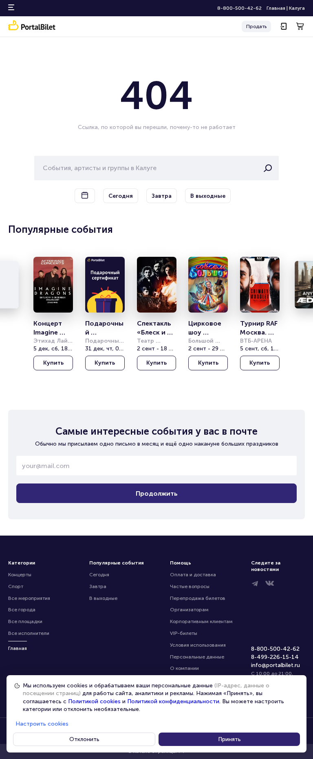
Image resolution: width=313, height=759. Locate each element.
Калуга (297, 8)
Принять (229, 739)
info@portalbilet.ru (275, 665)
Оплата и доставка (193, 574)
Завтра (97, 586)
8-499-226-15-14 (275, 657)
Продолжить (157, 493)
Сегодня (99, 574)
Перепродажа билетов (197, 598)
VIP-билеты (183, 633)
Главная (276, 8)
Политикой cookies (94, 701)
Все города (21, 609)
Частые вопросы (189, 586)
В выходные (103, 598)
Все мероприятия (29, 598)
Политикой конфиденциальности (173, 701)
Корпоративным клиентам (201, 621)
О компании (184, 668)
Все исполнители (28, 633)
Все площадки (25, 621)
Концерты (19, 574)
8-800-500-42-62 (239, 8)
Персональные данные (197, 657)
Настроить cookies (41, 723)
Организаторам (189, 609)
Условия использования (198, 645)
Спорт (15, 586)
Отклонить (84, 739)
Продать (256, 26)
